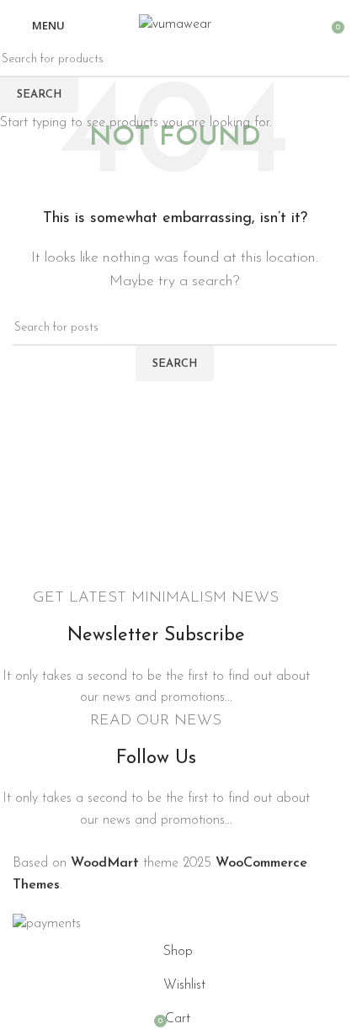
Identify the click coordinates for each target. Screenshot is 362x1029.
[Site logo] (175, 24)
